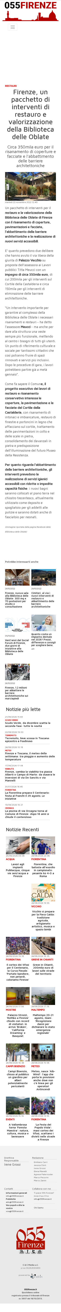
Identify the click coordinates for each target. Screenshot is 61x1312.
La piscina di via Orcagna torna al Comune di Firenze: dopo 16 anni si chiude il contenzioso (27, 813)
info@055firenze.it (15, 1196)
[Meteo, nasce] (43, 1052)
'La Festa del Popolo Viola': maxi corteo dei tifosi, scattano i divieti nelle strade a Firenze (43, 1132)
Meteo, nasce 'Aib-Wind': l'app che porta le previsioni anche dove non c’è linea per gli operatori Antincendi (43, 1080)
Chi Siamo (39, 1207)
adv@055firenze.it (14, 1202)
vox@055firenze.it (14, 1211)
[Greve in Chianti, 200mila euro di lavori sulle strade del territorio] (43, 946)
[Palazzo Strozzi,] (18, 996)
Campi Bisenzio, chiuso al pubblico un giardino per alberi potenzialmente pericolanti (18, 1079)
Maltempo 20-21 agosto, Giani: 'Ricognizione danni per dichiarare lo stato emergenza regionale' (43, 1023)
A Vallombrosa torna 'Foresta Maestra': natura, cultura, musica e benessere (18, 1130)
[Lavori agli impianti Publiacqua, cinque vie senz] (18, 845)
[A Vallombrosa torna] (18, 1105)
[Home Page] (30, 10)
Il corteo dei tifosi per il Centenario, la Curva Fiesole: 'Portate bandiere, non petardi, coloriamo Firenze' (17, 972)
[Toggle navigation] (12, 27)
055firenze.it (30, 1289)
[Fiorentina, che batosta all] (43, 845)
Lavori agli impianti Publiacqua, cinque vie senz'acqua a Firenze (18, 870)
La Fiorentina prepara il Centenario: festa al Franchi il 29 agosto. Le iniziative (27, 795)
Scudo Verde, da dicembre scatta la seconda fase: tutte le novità (27, 724)
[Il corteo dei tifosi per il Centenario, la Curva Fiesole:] (18, 946)
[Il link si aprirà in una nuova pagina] (36, 1275)
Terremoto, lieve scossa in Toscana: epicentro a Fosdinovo (27, 740)
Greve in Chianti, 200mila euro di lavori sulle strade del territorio (43, 969)
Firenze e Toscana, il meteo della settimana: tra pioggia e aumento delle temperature (30, 756)
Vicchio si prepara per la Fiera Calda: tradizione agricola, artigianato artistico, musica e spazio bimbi (43, 920)
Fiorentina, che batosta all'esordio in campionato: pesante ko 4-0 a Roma (43, 870)
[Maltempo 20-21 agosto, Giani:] (43, 996)
